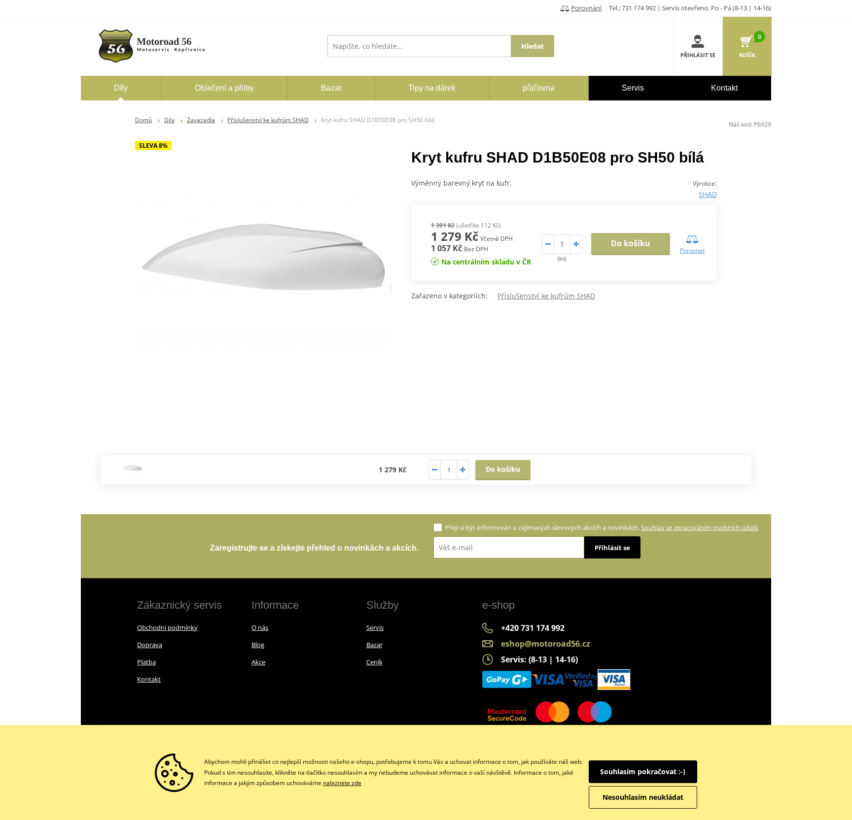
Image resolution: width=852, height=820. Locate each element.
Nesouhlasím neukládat (643, 797)
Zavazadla (201, 120)
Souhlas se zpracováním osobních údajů (699, 527)
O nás (259, 627)
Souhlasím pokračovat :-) (642, 771)
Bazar (374, 644)
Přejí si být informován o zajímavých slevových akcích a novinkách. (601, 527)
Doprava (149, 644)
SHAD (708, 194)
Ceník (374, 661)
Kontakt (149, 679)
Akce (258, 661)
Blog (257, 644)
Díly (169, 120)
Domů (143, 120)
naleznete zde (342, 783)
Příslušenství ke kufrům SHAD (268, 120)
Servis (375, 627)
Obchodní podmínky (167, 627)
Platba (146, 661)
